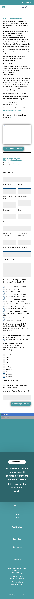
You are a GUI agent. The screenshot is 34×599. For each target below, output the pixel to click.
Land (5, 222)
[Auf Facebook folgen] (3, 2)
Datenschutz (17, 539)
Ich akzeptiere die (15, 386)
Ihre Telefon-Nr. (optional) (23, 235)
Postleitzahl (7, 210)
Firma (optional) (8, 173)
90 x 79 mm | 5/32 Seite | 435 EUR (16, 296)
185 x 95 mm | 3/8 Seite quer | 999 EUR (18, 308)
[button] (4, 414)
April (7, 359)
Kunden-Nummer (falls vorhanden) (15, 247)
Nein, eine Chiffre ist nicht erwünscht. (17, 339)
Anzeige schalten (17, 556)
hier (11, 117)
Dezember (9, 376)
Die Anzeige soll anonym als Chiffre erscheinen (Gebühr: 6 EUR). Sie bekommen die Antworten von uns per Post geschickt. (16, 327)
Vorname (21, 184)
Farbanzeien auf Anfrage (13, 320)
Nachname (7, 184)
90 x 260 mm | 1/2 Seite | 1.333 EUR (17, 311)
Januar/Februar (10, 355)
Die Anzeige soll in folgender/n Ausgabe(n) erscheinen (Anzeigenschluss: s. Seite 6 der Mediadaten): (14, 347)
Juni (7, 364)
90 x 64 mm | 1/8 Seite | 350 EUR (16, 294)
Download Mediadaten (13, 149)
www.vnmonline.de (17, 584)
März (7, 357)
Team (17, 514)
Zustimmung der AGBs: (11, 380)
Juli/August (9, 367)
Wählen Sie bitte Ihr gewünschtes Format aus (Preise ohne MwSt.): (14, 281)
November (9, 374)
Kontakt (17, 517)
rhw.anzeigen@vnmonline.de (12, 110)
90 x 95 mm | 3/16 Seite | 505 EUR (16, 299)
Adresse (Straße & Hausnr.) (9, 197)
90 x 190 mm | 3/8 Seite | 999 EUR (16, 306)
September (9, 369)
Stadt (19, 210)
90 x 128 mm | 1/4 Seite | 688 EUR (16, 301)
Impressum (17, 536)
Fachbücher (25, 2)
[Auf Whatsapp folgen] (8, 2)
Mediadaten (17, 559)
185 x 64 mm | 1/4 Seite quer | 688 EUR (18, 304)
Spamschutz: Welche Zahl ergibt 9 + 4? (16, 391)
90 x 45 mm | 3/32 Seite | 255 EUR (16, 292)
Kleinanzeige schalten (20, 404)
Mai (7, 362)
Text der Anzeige (9, 259)
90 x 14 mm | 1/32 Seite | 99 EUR (16, 287)
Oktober (8, 372)
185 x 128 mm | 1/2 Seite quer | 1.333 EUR (16, 314)
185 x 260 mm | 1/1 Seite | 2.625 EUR (17, 318)
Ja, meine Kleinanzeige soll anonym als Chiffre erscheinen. (16, 336)
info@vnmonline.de (17, 582)
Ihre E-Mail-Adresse (7, 235)
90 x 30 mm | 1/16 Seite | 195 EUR (16, 289)
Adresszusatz (22, 196)
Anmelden (16, 461)
